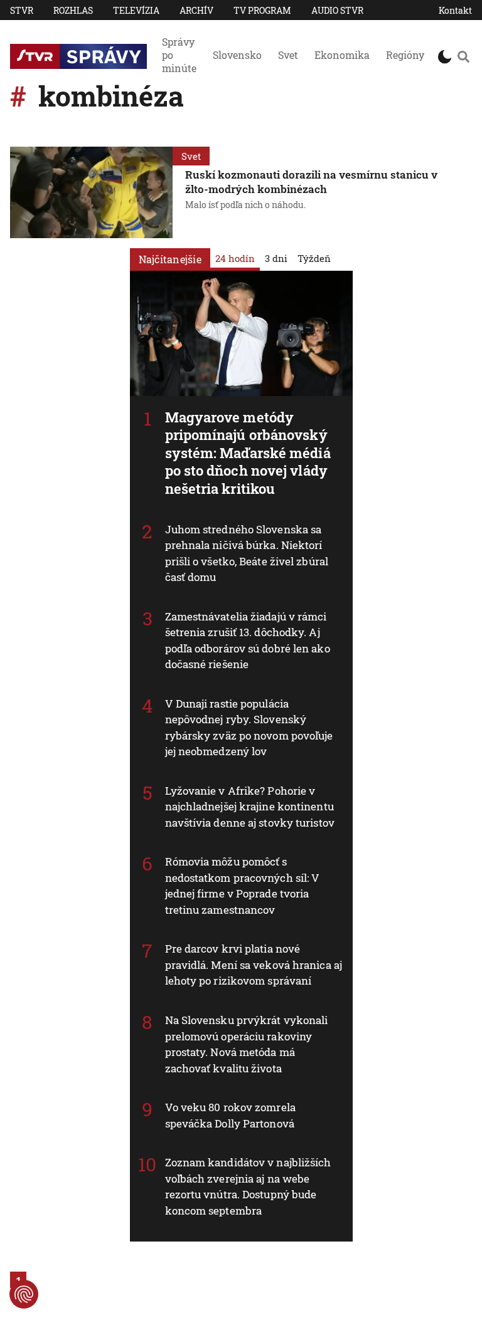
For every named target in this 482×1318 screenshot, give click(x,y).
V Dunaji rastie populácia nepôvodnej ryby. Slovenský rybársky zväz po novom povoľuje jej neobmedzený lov (249, 727)
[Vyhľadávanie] (463, 56)
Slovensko (237, 54)
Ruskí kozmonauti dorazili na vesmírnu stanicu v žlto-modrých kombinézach (311, 181)
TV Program (262, 10)
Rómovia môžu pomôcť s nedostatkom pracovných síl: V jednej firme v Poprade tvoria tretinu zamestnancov (242, 885)
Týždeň (314, 258)
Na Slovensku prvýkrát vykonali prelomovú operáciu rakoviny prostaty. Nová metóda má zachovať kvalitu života (246, 1044)
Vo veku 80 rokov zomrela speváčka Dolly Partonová (230, 1115)
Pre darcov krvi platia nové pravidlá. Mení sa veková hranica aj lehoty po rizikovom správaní (254, 964)
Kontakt (455, 10)
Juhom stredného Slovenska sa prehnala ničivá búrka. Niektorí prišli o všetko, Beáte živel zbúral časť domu (247, 553)
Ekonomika (342, 54)
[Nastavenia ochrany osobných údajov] (23, 1294)
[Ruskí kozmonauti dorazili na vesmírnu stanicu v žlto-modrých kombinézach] (91, 192)
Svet (288, 54)
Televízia (136, 10)
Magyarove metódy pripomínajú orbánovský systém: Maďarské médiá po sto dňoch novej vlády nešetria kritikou (248, 453)
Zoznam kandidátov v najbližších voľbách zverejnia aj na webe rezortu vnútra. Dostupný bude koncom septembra (248, 1186)
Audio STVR (337, 10)
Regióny (405, 54)
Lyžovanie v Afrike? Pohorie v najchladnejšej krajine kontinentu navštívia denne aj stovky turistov (250, 806)
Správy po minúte (179, 55)
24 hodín (235, 258)
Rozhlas (73, 10)
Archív (196, 10)
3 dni (276, 258)
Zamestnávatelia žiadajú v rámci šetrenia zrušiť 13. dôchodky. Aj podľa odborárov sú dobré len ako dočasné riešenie (247, 640)
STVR (21, 10)
